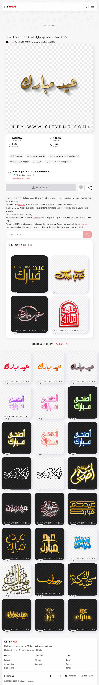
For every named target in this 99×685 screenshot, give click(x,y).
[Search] (86, 6)
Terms (68, 660)
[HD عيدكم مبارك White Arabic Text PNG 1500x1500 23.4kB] (16, 473)
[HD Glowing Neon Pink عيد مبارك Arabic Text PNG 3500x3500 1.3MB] (49, 402)
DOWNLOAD (42, 188)
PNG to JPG (9, 668)
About (38, 660)
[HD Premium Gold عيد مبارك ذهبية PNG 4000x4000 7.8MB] (49, 544)
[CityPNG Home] (10, 6)
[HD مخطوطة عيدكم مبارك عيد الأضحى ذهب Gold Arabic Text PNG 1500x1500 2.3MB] (82, 579)
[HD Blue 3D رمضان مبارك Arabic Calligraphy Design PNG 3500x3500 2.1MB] (82, 544)
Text (55, 144)
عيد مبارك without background (58, 162)
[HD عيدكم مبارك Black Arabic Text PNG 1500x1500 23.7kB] (49, 473)
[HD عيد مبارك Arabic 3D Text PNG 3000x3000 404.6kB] (82, 367)
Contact (38, 664)
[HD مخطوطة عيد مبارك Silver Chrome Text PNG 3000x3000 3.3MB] (16, 509)
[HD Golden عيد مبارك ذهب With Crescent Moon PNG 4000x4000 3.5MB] (16, 544)
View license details (21, 178)
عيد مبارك (37, 162)
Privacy (69, 664)
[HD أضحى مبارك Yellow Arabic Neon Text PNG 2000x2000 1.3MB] (82, 473)
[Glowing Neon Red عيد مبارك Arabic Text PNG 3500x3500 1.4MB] (49, 438)
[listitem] (55, 676)
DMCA (68, 668)
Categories (9, 664)
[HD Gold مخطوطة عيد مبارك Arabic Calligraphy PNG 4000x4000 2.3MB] (49, 579)
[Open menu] (92, 6)
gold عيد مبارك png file (36, 156)
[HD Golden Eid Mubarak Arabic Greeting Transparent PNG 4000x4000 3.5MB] (82, 615)
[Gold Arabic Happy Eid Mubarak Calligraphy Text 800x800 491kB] (16, 579)
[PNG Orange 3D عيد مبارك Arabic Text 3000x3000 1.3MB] (49, 367)
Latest (7, 660)
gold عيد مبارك (16, 156)
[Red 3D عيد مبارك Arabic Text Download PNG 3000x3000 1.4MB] (16, 367)
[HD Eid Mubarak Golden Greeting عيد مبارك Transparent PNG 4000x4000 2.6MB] (49, 615)
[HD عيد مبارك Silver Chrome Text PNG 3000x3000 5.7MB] (49, 509)
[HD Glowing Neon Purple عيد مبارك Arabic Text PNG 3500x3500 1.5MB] (16, 402)
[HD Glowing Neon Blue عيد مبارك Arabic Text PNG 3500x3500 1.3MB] (82, 438)
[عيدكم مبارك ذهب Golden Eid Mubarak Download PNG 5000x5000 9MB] (82, 509)
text (22, 214)
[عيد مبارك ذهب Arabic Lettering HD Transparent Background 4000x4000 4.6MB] (16, 615)
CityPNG (21, 204)
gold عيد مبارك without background (64, 156)
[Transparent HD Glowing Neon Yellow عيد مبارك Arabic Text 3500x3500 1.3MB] (16, 438)
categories (82, 224)
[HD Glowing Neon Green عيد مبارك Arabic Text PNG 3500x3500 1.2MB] (82, 402)
